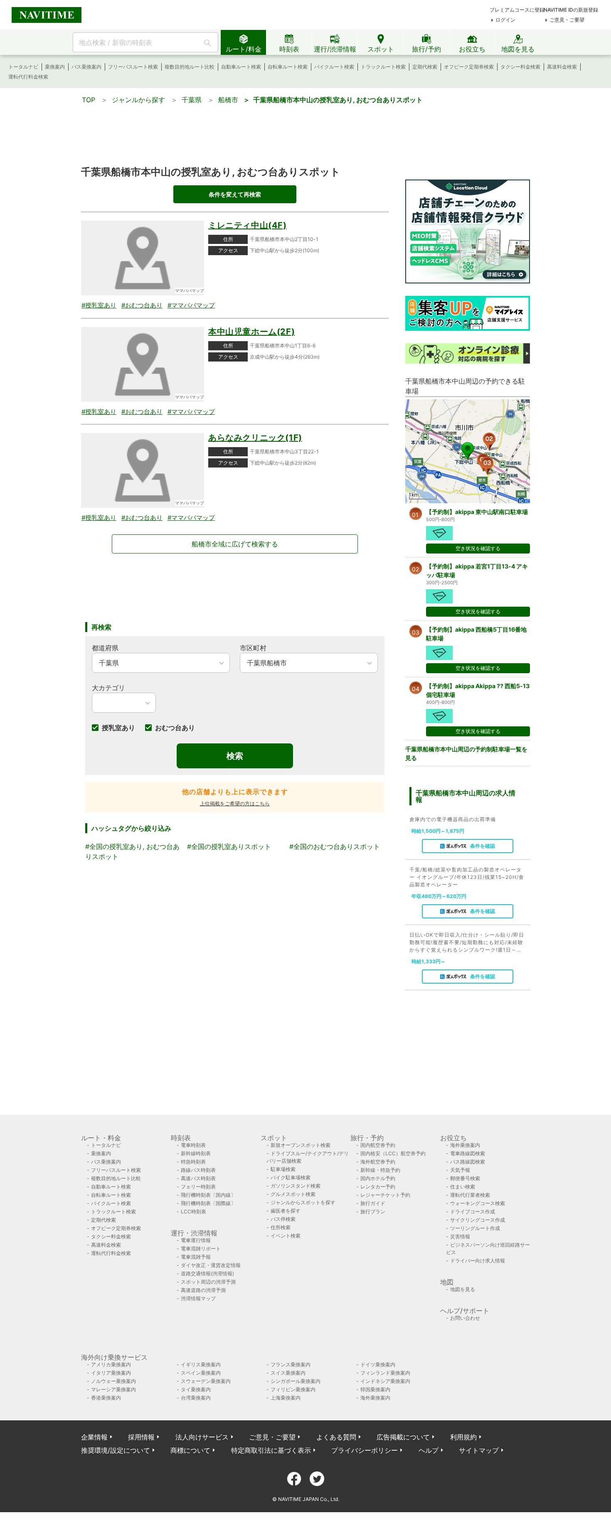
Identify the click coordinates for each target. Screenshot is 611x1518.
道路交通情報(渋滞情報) (207, 1273)
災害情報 (460, 1236)
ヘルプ (429, 1450)
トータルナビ (23, 67)
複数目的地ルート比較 (189, 67)
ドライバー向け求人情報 (477, 1260)
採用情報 (141, 1437)
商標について (190, 1450)
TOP (88, 100)
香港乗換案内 (106, 1398)
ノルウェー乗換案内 (113, 1381)
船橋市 (228, 100)
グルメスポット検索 (293, 1194)
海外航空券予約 (377, 1162)
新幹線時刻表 (196, 1153)
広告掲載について (403, 1437)
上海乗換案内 (286, 1398)
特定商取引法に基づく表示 (271, 1450)
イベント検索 (286, 1236)
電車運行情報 (196, 1240)
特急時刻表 (193, 1162)
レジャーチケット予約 (385, 1195)
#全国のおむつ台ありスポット (334, 846)
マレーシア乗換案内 (113, 1389)
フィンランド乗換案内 (385, 1373)
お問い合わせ (465, 1318)
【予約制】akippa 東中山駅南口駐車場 (477, 511)
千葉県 (192, 100)
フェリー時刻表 (198, 1186)
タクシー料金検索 (520, 67)
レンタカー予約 (377, 1186)
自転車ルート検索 (288, 67)
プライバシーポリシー (364, 1450)
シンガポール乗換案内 (295, 1381)
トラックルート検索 (383, 67)
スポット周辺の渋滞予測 (208, 1282)
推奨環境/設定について (115, 1450)
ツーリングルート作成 (475, 1228)
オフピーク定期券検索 (469, 67)
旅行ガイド (372, 1203)
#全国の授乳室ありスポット (229, 846)
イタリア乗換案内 (111, 1373)
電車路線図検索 (467, 1153)
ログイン (505, 20)
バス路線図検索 (467, 1162)
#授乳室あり (98, 305)
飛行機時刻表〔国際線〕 (208, 1203)
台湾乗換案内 (196, 1398)
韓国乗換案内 (375, 1389)
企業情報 (94, 1437)
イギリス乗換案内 (201, 1364)
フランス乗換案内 (290, 1364)
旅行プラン (372, 1211)
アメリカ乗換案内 (111, 1364)
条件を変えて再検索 (235, 194)
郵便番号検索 (465, 1178)
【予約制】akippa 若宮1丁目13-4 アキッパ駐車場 (477, 570)
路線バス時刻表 (198, 1170)
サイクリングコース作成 (477, 1220)
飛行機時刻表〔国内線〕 (208, 1195)
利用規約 (463, 1437)
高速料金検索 (562, 67)
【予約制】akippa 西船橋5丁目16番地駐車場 (476, 634)
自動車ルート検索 (241, 67)
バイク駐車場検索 (290, 1177)
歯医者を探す (286, 1211)
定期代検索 (424, 67)
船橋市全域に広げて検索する (235, 544)
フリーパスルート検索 (133, 67)
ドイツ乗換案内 (377, 1364)
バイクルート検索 (334, 67)
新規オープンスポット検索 (300, 1145)
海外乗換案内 (465, 1145)
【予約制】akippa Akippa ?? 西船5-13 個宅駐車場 (478, 690)
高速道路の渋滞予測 (203, 1290)
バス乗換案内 (86, 67)
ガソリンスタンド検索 (295, 1186)
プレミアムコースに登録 (517, 10)
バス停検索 (283, 1219)
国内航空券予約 (377, 1145)
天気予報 (460, 1170)
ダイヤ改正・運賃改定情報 (211, 1265)
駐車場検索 (283, 1169)
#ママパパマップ (191, 305)
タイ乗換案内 (196, 1389)
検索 (235, 756)
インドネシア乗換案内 (385, 1381)
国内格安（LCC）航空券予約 (393, 1153)
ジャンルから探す (138, 100)
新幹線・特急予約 (380, 1170)
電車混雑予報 (196, 1257)
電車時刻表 (193, 1145)
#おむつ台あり (142, 305)
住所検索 (281, 1227)
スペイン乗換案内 (201, 1373)
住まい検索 (462, 1186)
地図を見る (462, 1289)
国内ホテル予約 (377, 1178)
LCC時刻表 (193, 1211)
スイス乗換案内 (288, 1373)
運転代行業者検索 (470, 1195)
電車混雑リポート (201, 1248)
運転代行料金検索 (28, 77)
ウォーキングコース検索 (477, 1203)
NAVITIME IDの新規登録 (571, 10)
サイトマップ (479, 1450)
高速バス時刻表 (198, 1178)
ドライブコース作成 (472, 1211)
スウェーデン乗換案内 (206, 1381)
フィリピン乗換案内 (293, 1389)
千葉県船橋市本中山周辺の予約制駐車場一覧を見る (466, 753)
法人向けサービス (202, 1437)
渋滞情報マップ (198, 1298)
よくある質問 (336, 1437)
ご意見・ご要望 (566, 20)
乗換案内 (55, 67)
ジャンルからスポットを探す (303, 1202)
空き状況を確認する (478, 548)
